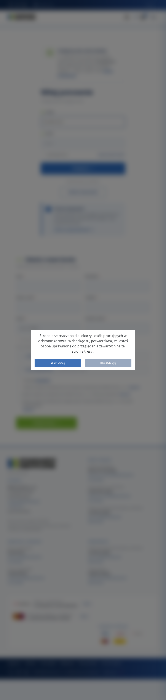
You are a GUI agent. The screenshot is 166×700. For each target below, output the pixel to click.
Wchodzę (58, 363)
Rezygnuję (108, 363)
